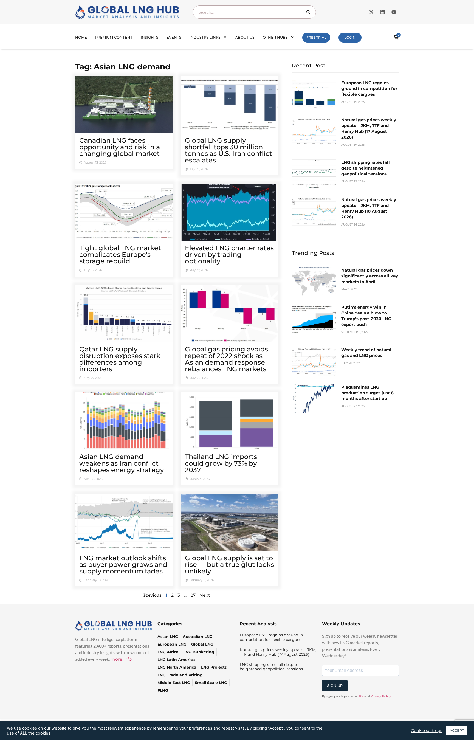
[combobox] (254, 12)
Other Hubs (275, 37)
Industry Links (205, 37)
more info (121, 659)
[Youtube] (394, 12)
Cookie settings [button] (426, 730)
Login (350, 37)
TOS (362, 696)
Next (204, 595)
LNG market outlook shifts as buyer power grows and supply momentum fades (123, 564)
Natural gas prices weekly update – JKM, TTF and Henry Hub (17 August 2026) (278, 652)
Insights (149, 37)
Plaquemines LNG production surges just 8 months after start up (367, 392)
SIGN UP (335, 685)
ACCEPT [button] (457, 730)
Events (174, 37)
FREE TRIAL (316, 37)
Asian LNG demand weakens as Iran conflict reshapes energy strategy (121, 463)
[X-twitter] (371, 12)
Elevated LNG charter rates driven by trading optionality (229, 254)
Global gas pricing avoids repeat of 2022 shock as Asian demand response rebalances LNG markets (226, 359)
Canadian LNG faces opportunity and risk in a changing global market (119, 146)
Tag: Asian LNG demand (122, 66)
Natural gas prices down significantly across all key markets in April (369, 276)
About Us (245, 37)
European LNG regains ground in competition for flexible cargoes (369, 88)
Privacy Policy (381, 696)
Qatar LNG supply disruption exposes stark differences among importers (119, 359)
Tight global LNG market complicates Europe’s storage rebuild (120, 254)
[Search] (309, 12)
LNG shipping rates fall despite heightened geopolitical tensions (365, 168)
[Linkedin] (383, 12)
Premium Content (113, 37)
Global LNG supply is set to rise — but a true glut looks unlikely (229, 564)
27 (193, 595)
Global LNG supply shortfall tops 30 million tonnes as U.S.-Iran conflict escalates (228, 150)
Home (81, 37)
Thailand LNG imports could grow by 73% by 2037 (221, 463)
